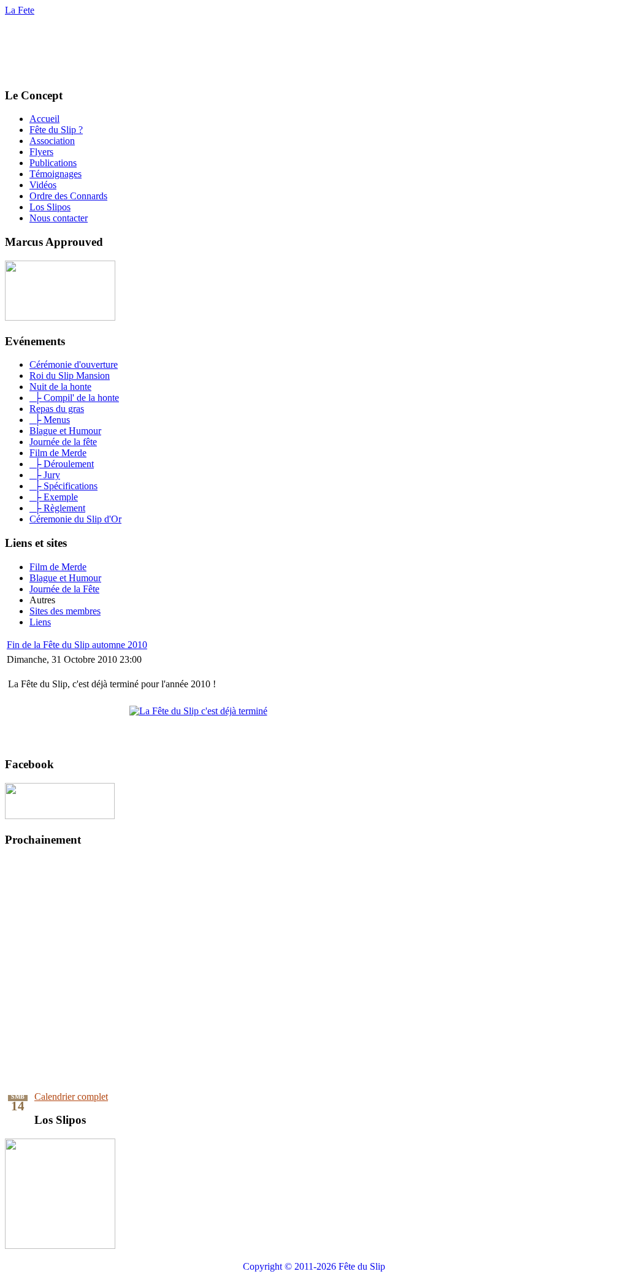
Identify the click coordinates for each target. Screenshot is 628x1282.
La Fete (19, 10)
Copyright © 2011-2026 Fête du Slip (314, 1266)
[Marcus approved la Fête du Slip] (60, 317)
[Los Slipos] (60, 1245)
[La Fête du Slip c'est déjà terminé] (198, 711)
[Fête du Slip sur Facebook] (60, 816)
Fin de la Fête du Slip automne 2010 (77, 644)
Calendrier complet (71, 1096)
